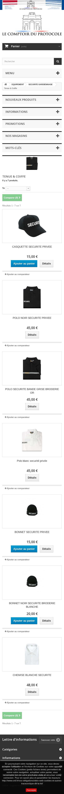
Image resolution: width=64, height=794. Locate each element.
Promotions (15, 124)
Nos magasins (16, 136)
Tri (3, 188)
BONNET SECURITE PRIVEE (32, 532)
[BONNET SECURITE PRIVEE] (32, 511)
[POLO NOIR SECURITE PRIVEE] (32, 297)
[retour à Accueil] (6, 85)
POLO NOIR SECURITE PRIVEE (32, 318)
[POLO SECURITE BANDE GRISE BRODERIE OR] (32, 368)
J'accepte (31, 790)
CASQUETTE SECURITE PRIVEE (32, 246)
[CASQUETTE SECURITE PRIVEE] (32, 226)
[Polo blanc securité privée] (32, 440)
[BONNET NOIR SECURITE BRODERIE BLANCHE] (32, 582)
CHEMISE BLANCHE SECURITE (32, 675)
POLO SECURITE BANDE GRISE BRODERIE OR (32, 391)
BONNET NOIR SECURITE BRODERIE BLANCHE (32, 605)
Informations (16, 112)
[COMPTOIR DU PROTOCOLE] (32, 23)
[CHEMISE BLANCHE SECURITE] (32, 654)
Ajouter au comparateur (18, 274)
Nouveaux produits (20, 99)
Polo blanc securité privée (32, 460)
